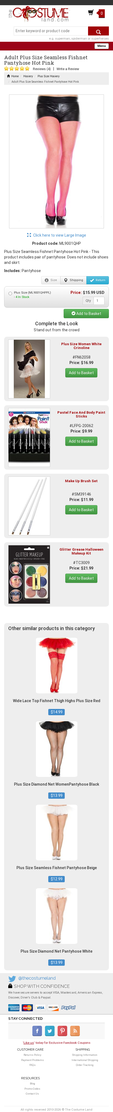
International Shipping (85, 1060)
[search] (98, 30)
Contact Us (32, 1093)
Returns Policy (32, 1054)
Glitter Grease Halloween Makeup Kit (81, 551)
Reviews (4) (42, 69)
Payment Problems (32, 1060)
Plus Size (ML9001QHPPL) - (32, 295)
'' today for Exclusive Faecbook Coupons (57, 1043)
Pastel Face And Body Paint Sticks (81, 414)
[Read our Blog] (75, 1035)
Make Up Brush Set (81, 481)
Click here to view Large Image (59, 235)
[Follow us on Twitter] (51, 1035)
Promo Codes (32, 1088)
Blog (32, 1083)
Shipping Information (84, 1054)
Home (15, 76)
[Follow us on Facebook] (38, 1035)
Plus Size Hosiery (49, 76)
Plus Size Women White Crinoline (81, 346)
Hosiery (28, 76)
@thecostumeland (37, 978)
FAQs (32, 1064)
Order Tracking (85, 1064)
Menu (101, 46)
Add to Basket (88, 313)
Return (100, 280)
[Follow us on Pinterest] (63, 1035)
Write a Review (67, 69)
